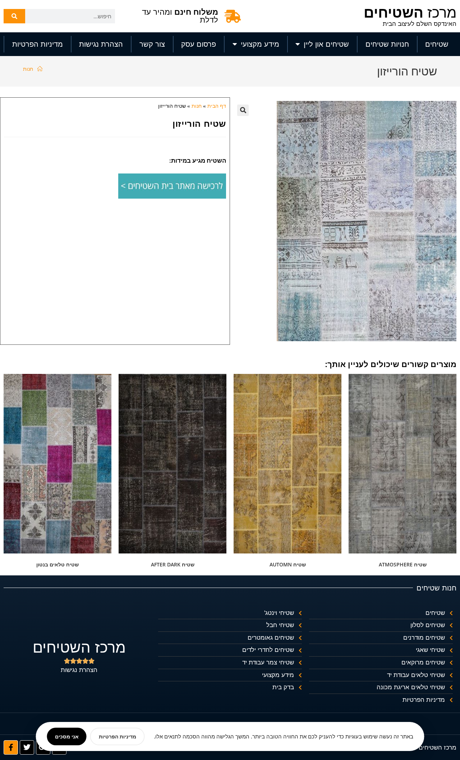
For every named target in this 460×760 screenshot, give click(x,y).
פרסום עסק (198, 44)
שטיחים (436, 44)
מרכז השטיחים (79, 647)
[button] (243, 110)
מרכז (410, 12)
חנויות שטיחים (387, 44)
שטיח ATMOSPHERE (403, 564)
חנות (28, 68)
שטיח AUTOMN (288, 564)
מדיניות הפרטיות (37, 44)
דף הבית (216, 106)
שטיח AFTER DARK (172, 564)
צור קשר (152, 44)
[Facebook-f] (11, 747)
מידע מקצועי (260, 44)
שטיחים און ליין (326, 44)
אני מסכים (67, 736)
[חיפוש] (14, 16)
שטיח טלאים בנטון (57, 564)
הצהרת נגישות (101, 44)
